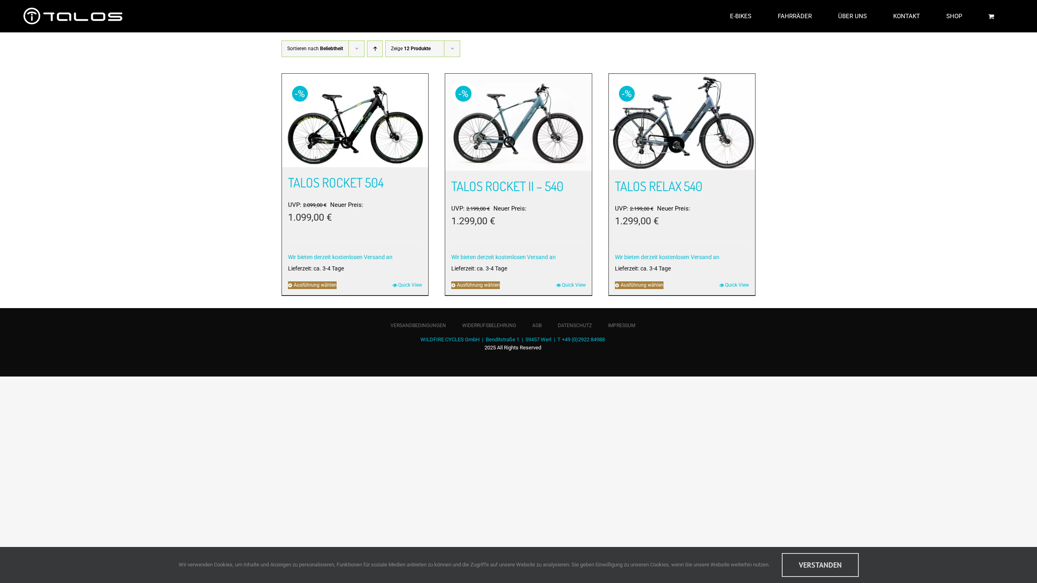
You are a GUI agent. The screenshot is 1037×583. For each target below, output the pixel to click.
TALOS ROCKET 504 (336, 182)
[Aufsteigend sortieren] (375, 48)
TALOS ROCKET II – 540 (507, 186)
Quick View (410, 285)
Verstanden (820, 565)
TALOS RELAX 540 (658, 186)
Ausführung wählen (315, 285)
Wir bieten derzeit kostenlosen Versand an (340, 257)
